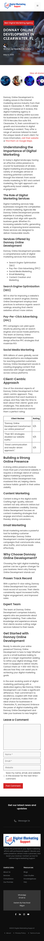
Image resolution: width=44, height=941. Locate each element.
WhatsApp (22, 895)
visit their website (30, 138)
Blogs (26, 872)
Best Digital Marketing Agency (19, 23)
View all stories (37, 73)
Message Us (24, 820)
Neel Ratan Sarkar (22, 49)
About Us (6, 872)
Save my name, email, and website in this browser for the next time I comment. (23, 776)
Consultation (8, 879)
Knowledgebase (30, 879)
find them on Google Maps (19, 141)
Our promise (8, 882)
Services (6, 875)
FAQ (25, 882)
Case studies (29, 875)
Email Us (22, 898)
